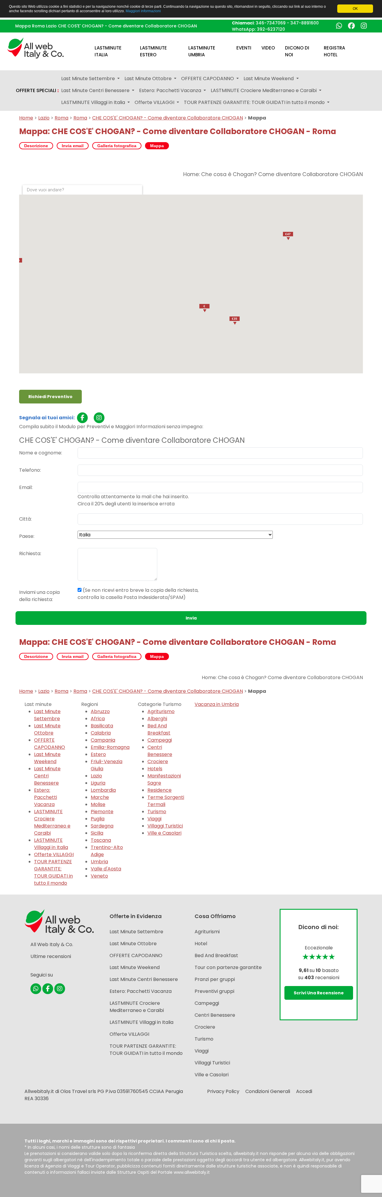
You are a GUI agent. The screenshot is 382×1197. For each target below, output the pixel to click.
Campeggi (159, 740)
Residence (159, 790)
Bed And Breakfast (158, 729)
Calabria (101, 732)
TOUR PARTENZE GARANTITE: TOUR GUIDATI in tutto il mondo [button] (255, 102)
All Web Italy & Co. (51, 944)
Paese (26, 536)
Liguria (98, 783)
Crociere (157, 761)
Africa (98, 718)
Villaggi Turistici (165, 825)
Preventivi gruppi (214, 991)
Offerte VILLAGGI (54, 854)
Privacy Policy (223, 1091)
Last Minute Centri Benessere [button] (96, 90)
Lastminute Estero (153, 51)
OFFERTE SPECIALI (37, 90)
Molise (98, 804)
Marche (100, 797)
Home (26, 117)
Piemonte (102, 811)
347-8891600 (304, 23)
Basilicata (102, 725)
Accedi (304, 1091)
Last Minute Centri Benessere (47, 775)
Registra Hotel (334, 51)
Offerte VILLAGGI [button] (155, 102)
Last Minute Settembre (47, 715)
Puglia (97, 818)
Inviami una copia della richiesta (39, 596)
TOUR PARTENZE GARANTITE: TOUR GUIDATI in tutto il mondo (53, 872)
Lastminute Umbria (201, 51)
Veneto (99, 875)
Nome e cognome (40, 452)
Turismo (156, 811)
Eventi (243, 48)
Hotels (154, 768)
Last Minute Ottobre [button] (148, 78)
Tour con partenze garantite (228, 967)
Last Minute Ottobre (47, 729)
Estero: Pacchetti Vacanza (45, 797)
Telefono (29, 470)
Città (25, 519)
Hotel (201, 943)
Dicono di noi (297, 51)
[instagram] (99, 417)
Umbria (99, 861)
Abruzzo (100, 711)
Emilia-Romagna (110, 747)
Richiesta (29, 553)
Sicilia (97, 833)
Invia (191, 618)
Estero (98, 754)
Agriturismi (207, 931)
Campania (103, 740)
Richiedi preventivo (50, 397)
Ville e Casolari (164, 833)
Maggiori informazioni (143, 11)
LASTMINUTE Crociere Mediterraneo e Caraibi (52, 822)
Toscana (101, 840)
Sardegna (102, 825)
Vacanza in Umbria (217, 704)
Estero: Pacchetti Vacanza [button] (170, 90)
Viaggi (154, 818)
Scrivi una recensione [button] (319, 993)
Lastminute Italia (108, 51)
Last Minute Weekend (47, 758)
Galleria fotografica (116, 145)
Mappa (157, 145)
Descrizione (36, 145)
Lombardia (103, 790)
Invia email (73, 145)
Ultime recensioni (50, 956)
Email (25, 487)
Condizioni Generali (267, 1091)
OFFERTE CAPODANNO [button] (208, 78)
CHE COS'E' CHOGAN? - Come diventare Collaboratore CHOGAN (167, 117)
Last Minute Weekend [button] (269, 78)
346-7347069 (271, 23)
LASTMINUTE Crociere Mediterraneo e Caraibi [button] (264, 90)
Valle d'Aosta (106, 868)
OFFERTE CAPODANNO (49, 744)
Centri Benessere (159, 751)
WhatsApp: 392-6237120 (258, 29)
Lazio (44, 117)
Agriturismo (161, 711)
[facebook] (82, 417)
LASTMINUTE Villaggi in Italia (51, 844)
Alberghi (157, 718)
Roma (61, 117)
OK (355, 9)
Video (268, 48)
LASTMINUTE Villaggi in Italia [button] (93, 102)
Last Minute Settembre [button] (88, 78)
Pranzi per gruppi (215, 979)
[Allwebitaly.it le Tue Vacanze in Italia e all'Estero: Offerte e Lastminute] (35, 47)
